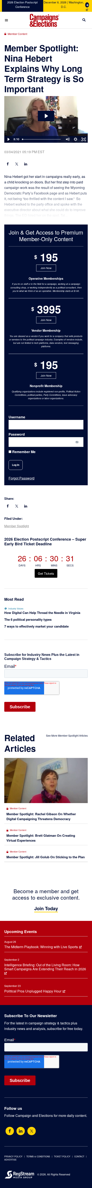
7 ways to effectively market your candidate (36, 626)
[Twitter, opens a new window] (31, 1131)
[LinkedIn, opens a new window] (25, 164)
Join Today (46, 908)
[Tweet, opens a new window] (16, 164)
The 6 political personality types (28, 619)
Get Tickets (46, 573)
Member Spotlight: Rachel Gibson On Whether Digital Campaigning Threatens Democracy (41, 816)
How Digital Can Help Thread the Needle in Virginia (42, 612)
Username (17, 417)
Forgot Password (21, 478)
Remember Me (23, 452)
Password (17, 434)
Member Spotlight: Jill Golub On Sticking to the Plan (45, 857)
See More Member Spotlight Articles (67, 735)
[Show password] (77, 442)
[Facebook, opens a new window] (7, 164)
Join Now (46, 268)
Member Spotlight (16, 526)
